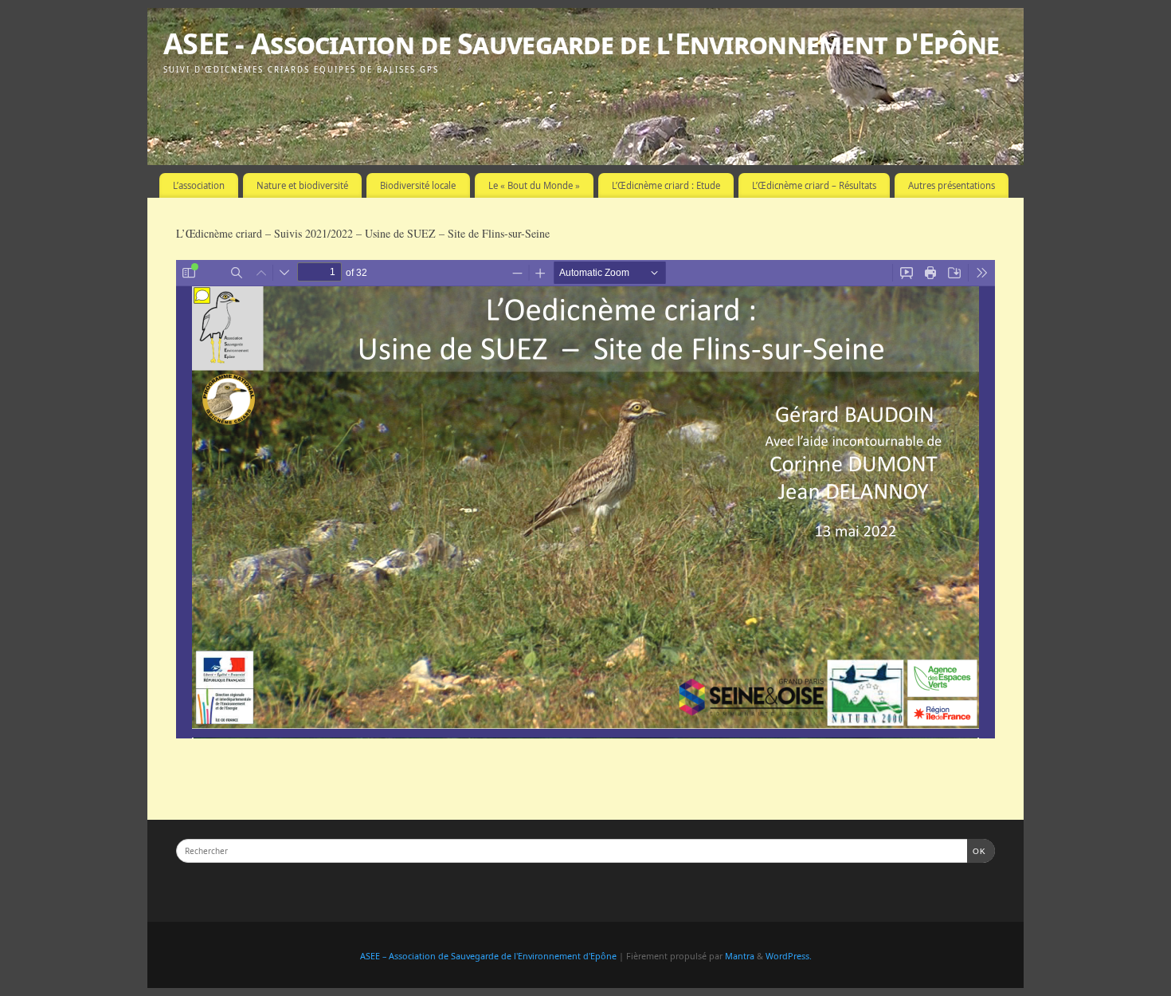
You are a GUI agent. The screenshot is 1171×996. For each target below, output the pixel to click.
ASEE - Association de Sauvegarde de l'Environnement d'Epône (581, 43)
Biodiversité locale (418, 185)
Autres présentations (951, 185)
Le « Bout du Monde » (534, 185)
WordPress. (789, 956)
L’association (199, 185)
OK (976, 851)
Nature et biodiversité (302, 185)
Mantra (739, 956)
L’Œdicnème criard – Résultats (814, 185)
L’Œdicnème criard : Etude (666, 185)
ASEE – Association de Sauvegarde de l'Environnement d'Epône (488, 956)
